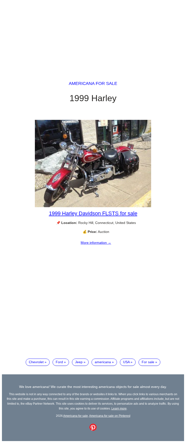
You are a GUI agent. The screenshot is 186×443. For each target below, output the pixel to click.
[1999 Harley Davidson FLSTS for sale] (93, 206)
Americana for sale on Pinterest (109, 415)
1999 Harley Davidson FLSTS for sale (93, 213)
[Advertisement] (93, 36)
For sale (148, 362)
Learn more (119, 408)
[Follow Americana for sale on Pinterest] (93, 430)
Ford (59, 362)
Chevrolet (36, 362)
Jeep (79, 362)
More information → (96, 243)
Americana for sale (93, 83)
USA (126, 362)
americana (103, 362)
